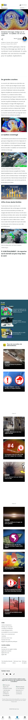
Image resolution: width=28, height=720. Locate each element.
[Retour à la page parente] (4, 6)
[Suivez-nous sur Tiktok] (14, 674)
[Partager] (2, 39)
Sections (22, 8)
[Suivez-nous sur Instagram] (7, 674)
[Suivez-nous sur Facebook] (3, 674)
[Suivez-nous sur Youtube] (10, 674)
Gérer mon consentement (8, 634)
